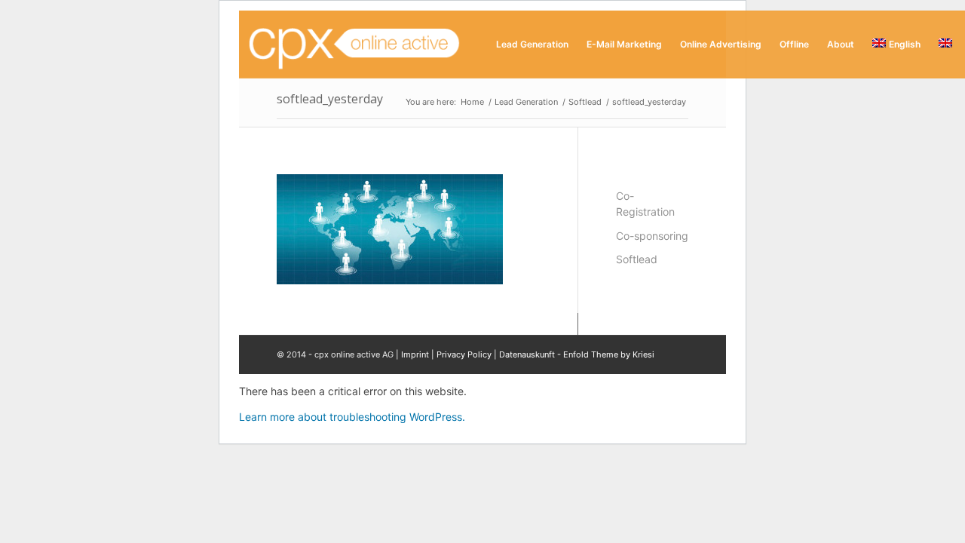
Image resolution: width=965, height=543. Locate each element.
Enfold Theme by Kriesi (608, 354)
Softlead (636, 259)
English (905, 44)
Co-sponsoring (652, 235)
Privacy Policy (464, 354)
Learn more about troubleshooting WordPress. (352, 416)
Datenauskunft (527, 354)
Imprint (415, 354)
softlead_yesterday (330, 98)
